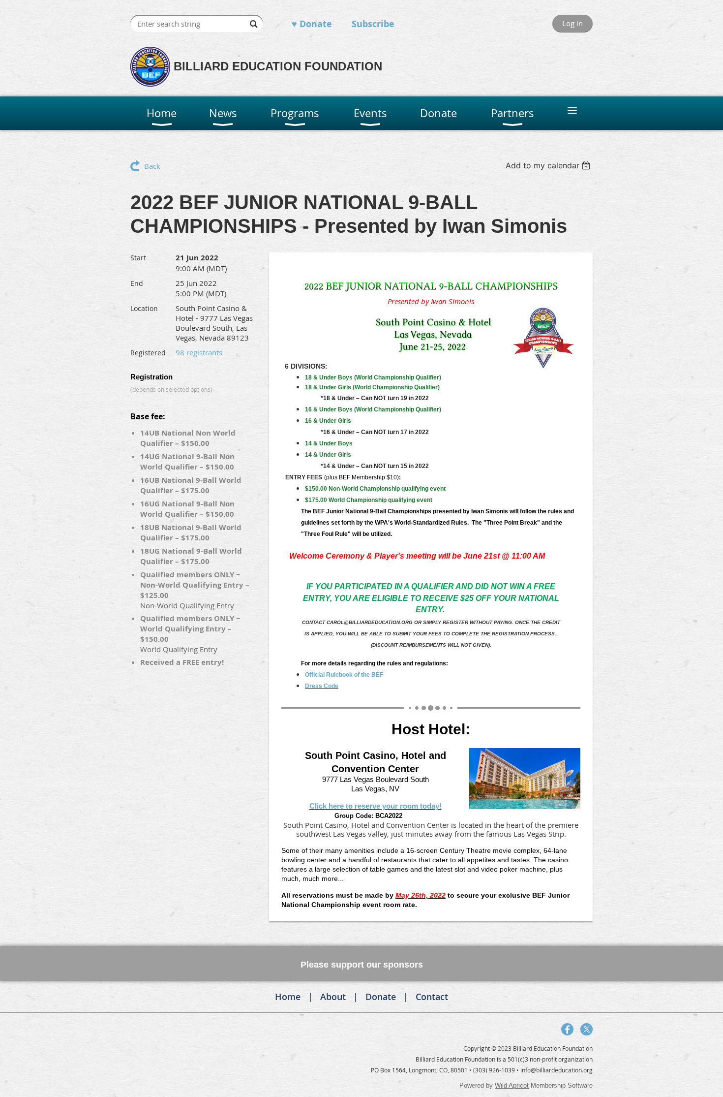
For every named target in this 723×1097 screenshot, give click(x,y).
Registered (148, 352)
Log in (572, 23)
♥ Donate (312, 24)
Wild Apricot (512, 1085)
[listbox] (549, 165)
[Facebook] (567, 1029)
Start (138, 257)
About (333, 997)
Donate (380, 997)
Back (152, 166)
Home (288, 997)
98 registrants (199, 352)
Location (144, 308)
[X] (586, 1029)
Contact (432, 997)
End (136, 283)
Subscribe (373, 24)
